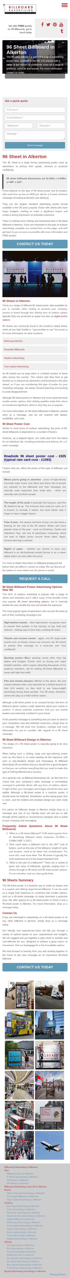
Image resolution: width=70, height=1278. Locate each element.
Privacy (53, 1274)
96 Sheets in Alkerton (18, 1183)
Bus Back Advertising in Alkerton (23, 1261)
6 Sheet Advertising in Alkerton (22, 1177)
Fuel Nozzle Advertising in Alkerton (24, 1268)
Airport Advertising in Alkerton (22, 1229)
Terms (62, 1274)
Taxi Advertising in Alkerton (20, 1245)
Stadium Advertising (14, 358)
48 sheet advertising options (33, 601)
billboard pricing (45, 563)
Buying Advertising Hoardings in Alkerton (25, 1271)
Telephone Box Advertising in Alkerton (26, 1216)
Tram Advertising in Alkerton (21, 1235)
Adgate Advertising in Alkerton (22, 1238)
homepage (29, 945)
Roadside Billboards (14, 349)
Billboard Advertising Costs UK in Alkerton (25, 1186)
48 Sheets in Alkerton (18, 1180)
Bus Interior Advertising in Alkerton (24, 1264)
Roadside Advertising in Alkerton (23, 1212)
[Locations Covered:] (4, 5)
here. (34, 855)
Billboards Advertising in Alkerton (21, 1167)
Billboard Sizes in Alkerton (20, 1173)
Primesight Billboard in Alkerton (23, 1196)
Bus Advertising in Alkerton (20, 1248)
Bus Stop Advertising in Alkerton (23, 1206)
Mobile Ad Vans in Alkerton (20, 1255)
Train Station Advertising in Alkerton (25, 1225)
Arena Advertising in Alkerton (21, 1232)
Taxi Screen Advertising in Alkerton (24, 1258)
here (50, 873)
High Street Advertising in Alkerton (24, 1199)
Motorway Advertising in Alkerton (23, 1222)
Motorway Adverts (13, 341)
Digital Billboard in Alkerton (20, 1219)
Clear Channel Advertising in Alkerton (26, 1193)
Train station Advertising (16, 366)
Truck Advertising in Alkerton (21, 1251)
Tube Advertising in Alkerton (21, 1209)
